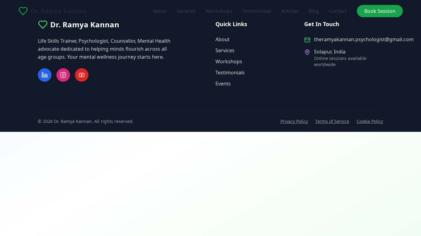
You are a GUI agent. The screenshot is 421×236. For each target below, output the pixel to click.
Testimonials (257, 11)
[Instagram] (63, 75)
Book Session (379, 11)
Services (186, 11)
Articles (290, 11)
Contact (338, 11)
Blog (314, 11)
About (160, 11)
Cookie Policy (370, 121)
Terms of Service (332, 121)
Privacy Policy (294, 121)
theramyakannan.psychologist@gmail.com (364, 39)
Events (223, 83)
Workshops (219, 11)
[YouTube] (81, 75)
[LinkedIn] (44, 75)
